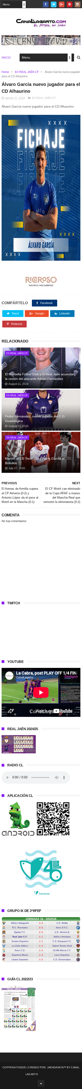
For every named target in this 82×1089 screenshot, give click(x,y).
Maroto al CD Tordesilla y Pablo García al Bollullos (34, 461)
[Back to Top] (41, 1083)
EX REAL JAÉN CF (27, 72)
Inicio (6, 57)
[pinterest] (69, 4)
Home (5, 72)
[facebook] (46, 4)
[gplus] (61, 4)
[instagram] (77, 4)
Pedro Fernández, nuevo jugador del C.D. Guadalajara (35, 418)
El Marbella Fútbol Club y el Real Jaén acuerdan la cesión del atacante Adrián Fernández (40, 376)
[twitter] (53, 4)
